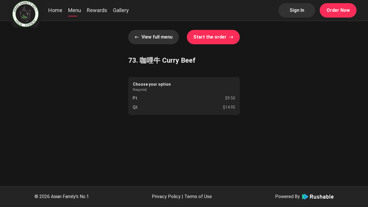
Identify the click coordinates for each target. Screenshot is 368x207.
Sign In (297, 10)
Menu (74, 10)
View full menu (156, 37)
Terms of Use (198, 196)
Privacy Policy (166, 196)
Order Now (338, 10)
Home (55, 10)
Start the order (210, 37)
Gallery (121, 10)
